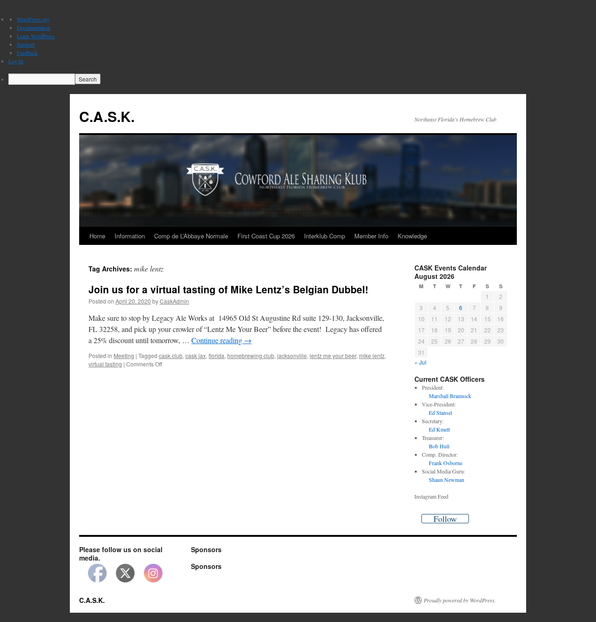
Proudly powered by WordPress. (460, 600)
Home (97, 235)
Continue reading (221, 340)
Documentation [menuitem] (33, 27)
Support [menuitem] (25, 44)
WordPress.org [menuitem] (33, 19)
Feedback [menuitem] (27, 52)
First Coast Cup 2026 (266, 235)
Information (130, 235)
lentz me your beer (333, 355)
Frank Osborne (445, 462)
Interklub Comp (324, 235)
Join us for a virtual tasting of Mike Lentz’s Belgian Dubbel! (228, 289)
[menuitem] (302, 79)
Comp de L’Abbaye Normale (191, 235)
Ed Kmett (439, 429)
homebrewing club (250, 355)
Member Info (371, 235)
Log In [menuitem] (15, 61)
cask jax (195, 355)
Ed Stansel (440, 412)
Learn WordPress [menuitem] (36, 36)
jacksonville (292, 355)
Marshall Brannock (450, 395)
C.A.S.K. (107, 116)
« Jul (420, 362)
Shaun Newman (446, 479)
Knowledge (412, 235)
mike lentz (372, 355)
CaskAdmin (174, 301)
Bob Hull (439, 446)
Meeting (124, 355)
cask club (171, 355)
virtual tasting (105, 364)
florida (216, 355)
